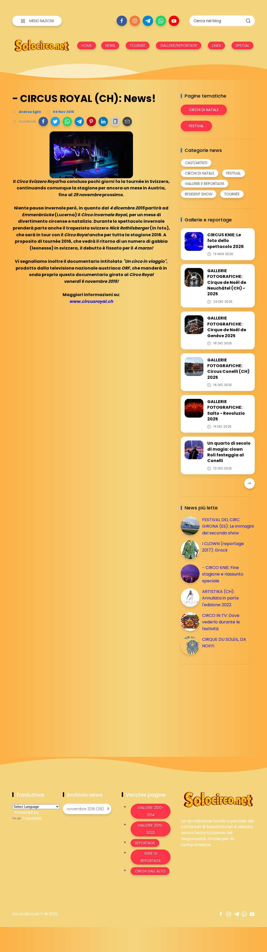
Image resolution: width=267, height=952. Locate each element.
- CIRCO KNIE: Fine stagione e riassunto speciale (222, 574)
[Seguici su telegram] (148, 21)
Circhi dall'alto (150, 871)
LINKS (216, 45)
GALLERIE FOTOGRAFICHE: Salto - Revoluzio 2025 (226, 410)
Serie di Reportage (151, 857)
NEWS (110, 45)
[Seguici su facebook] (122, 21)
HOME (86, 45)
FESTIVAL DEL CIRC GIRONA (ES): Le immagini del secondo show (228, 526)
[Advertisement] (220, 704)
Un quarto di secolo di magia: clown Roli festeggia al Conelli (229, 452)
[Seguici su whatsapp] (161, 21)
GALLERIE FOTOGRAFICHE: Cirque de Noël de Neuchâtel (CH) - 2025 (226, 282)
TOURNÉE (137, 45)
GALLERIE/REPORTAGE (178, 45)
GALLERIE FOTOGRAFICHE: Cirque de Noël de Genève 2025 (226, 326)
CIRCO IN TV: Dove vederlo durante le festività (221, 622)
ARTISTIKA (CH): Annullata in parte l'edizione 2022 (220, 598)
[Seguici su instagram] (135, 21)
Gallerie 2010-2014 (150, 811)
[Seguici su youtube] (174, 21)
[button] (43, 121)
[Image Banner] (218, 799)
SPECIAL (242, 45)
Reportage (145, 843)
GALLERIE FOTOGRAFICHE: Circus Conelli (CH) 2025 (228, 368)
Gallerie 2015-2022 (150, 829)
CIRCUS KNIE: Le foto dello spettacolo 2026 (225, 241)
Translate (32, 818)
